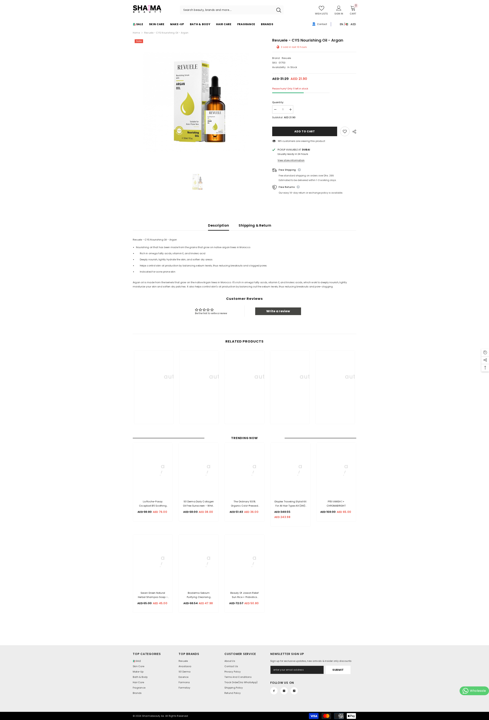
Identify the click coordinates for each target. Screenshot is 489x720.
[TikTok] (294, 690)
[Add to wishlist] (345, 131)
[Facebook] (274, 690)
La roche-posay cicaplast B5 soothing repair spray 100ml (153, 504)
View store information (291, 160)
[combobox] (227, 9)
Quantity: (278, 102)
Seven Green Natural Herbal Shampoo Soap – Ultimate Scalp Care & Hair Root (153, 595)
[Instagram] (284, 690)
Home (136, 32)
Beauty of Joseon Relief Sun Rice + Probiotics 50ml (244, 595)
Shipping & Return (255, 225)
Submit (338, 670)
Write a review (278, 311)
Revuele (286, 58)
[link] (154, 408)
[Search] (232, 9)
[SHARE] (353, 131)
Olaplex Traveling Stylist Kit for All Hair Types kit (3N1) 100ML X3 (290, 504)
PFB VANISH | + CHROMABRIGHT (336, 503)
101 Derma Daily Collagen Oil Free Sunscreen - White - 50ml (198, 504)
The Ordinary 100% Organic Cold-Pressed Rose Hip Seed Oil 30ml (244, 504)
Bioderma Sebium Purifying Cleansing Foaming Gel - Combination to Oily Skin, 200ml (198, 595)
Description (218, 225)
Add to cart (304, 131)
